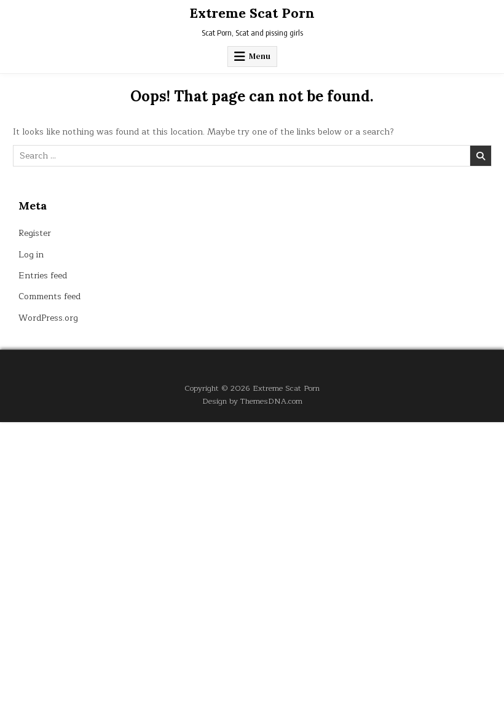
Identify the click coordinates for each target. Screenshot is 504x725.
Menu (259, 56)
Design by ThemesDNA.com (252, 400)
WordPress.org (48, 318)
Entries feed (42, 275)
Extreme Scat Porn (252, 13)
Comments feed (49, 296)
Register (34, 233)
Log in (31, 255)
